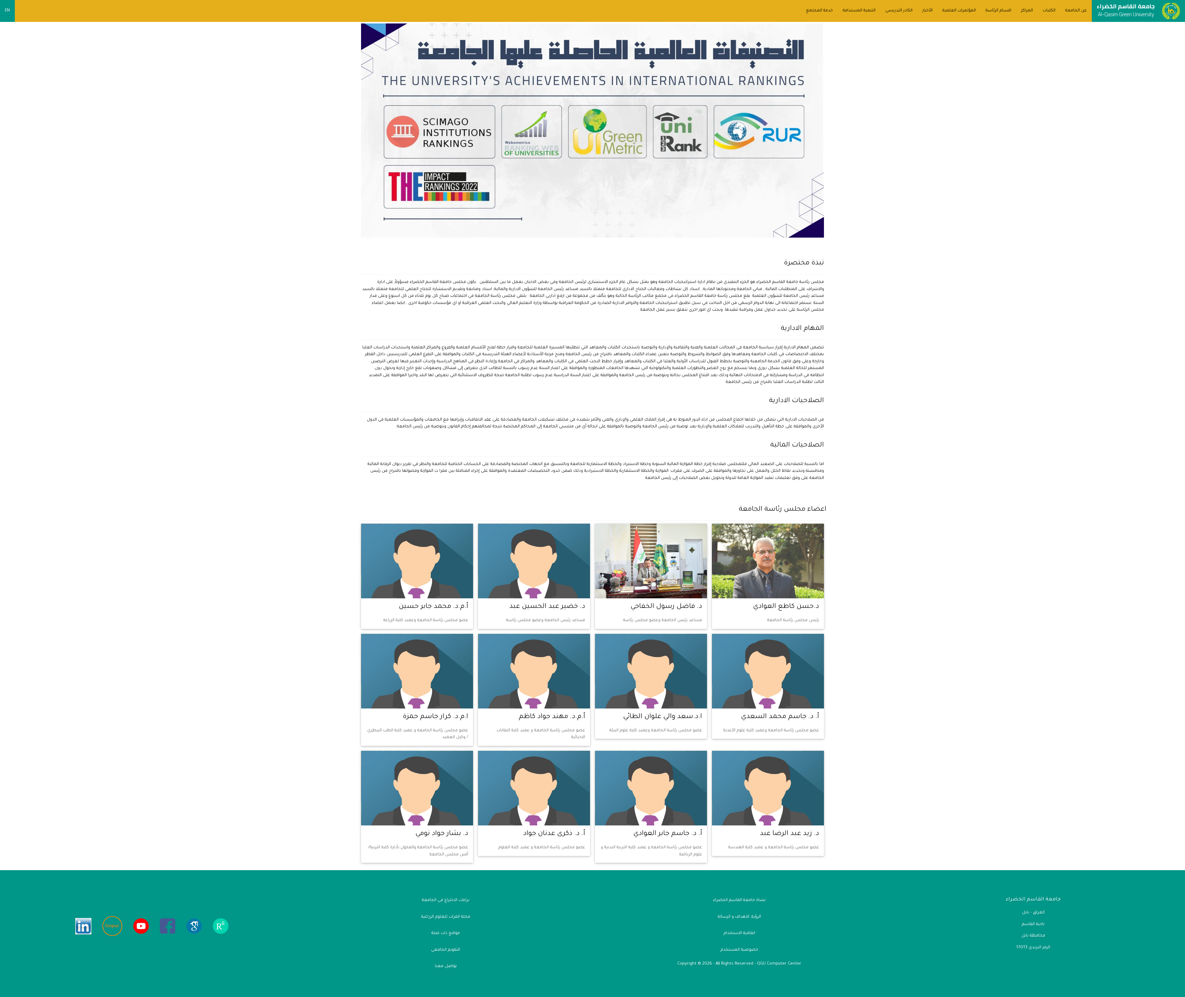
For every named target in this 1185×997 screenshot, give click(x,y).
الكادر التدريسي (899, 10)
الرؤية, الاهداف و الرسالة (739, 917)
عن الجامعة (1076, 10)
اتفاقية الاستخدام (739, 933)
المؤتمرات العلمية (959, 10)
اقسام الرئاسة (998, 10)
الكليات (1049, 10)
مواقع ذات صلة (445, 933)
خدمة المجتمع (819, 10)
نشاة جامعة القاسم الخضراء (739, 900)
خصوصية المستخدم (739, 950)
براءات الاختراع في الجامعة (445, 900)
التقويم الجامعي (445, 950)
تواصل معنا (446, 966)
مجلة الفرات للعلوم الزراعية (445, 917)
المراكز (1027, 10)
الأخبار (927, 10)
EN (7, 10)
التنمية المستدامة (859, 10)
